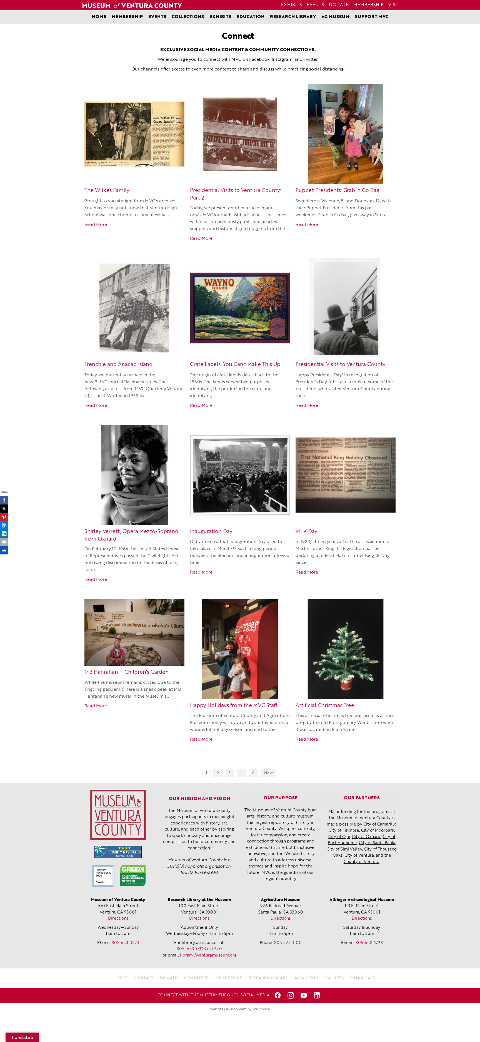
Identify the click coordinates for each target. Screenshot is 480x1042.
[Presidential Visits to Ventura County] (346, 308)
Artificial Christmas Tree (325, 705)
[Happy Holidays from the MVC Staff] (240, 649)
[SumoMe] (4, 550)
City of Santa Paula (377, 843)
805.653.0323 (125, 943)
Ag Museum (335, 17)
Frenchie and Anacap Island (118, 364)
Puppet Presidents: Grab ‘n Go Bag (337, 190)
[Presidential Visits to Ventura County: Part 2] (240, 134)
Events (315, 5)
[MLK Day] (346, 475)
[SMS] (4, 525)
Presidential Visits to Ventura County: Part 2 (235, 194)
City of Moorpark (377, 831)
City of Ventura (359, 856)
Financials (362, 978)
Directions (118, 919)
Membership (368, 5)
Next (268, 773)
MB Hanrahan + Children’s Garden (126, 672)
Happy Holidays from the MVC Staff (233, 705)
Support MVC (371, 17)
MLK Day (307, 531)
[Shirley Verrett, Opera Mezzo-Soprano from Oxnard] (134, 475)
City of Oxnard (366, 837)
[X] (4, 508)
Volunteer (196, 978)
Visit (393, 5)
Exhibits (291, 5)
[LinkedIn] (4, 533)
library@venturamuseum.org (208, 955)
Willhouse (261, 1009)
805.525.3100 (288, 943)
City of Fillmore (344, 831)
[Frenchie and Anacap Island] (134, 308)
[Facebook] (4, 500)
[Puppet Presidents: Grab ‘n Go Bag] (346, 134)
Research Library (293, 17)
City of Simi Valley (344, 849)
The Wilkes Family (106, 190)
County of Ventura (361, 862)
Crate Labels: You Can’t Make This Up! (236, 364)
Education (250, 17)
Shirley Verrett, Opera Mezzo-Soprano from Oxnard (131, 535)
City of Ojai (339, 837)
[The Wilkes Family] (134, 134)
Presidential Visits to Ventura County (341, 364)
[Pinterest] (4, 517)
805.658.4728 (369, 943)
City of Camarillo (379, 825)
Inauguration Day (211, 531)
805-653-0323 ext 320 (199, 949)
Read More (95, 225)
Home (99, 17)
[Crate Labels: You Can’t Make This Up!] (240, 308)
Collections (188, 17)
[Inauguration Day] (240, 475)
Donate (338, 5)
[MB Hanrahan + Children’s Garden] (134, 632)
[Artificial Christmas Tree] (346, 649)
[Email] (4, 542)
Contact (143, 978)
